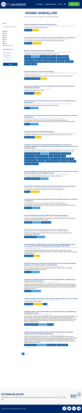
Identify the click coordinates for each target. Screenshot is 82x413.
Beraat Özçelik (28, 30)
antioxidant (65, 56)
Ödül (5, 39)
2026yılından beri (7, 54)
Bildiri (5, 43)
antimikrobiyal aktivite (62, 345)
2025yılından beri (7, 55)
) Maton (51, 156)
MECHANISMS (28, 163)
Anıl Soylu (27, 191)
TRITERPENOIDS (69, 61)
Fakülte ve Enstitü (50, 4)
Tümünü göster (6, 52)
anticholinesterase (29, 59)
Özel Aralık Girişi (7, 59)
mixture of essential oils (30, 158)
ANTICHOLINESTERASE (42, 61)
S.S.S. (60, 4)
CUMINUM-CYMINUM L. (55, 158)
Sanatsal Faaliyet (8, 45)
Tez (5, 41)
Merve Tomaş (28, 272)
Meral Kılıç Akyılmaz (29, 137)
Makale (6, 31)
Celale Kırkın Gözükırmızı (30, 237)
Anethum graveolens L (55, 153)
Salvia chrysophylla (44, 56)
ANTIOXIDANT (72, 161)
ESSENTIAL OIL (38, 59)
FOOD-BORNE (41, 161)
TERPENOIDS (61, 61)
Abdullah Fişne (28, 43)
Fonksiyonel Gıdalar (45, 222)
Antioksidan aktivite (51, 345)
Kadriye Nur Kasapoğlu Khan (31, 324)
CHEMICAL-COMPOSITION (63, 59)
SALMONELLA (64, 161)
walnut (45, 304)
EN (65, 4)
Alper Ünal (27, 124)
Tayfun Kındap (28, 207)
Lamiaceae (53, 56)
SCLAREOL (34, 64)
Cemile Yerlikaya (28, 304)
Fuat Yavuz (27, 108)
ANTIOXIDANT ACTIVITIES (49, 59)
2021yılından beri (7, 57)
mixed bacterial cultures (59, 156)
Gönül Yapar (27, 56)
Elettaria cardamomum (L (41, 156)
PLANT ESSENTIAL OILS (43, 158)
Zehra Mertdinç (28, 222)
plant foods (50, 324)
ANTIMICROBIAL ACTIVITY (68, 158)
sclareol (59, 56)
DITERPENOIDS (52, 61)
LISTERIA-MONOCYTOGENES (52, 161)
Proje (5, 35)
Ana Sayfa (39, 4)
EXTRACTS (27, 64)
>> (28, 354)
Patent (6, 33)
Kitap (5, 37)
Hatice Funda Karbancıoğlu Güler (32, 78)
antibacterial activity (65, 153)
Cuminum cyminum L (29, 156)
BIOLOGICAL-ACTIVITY (30, 61)
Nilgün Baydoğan (29, 255)
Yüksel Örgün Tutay (29, 93)
